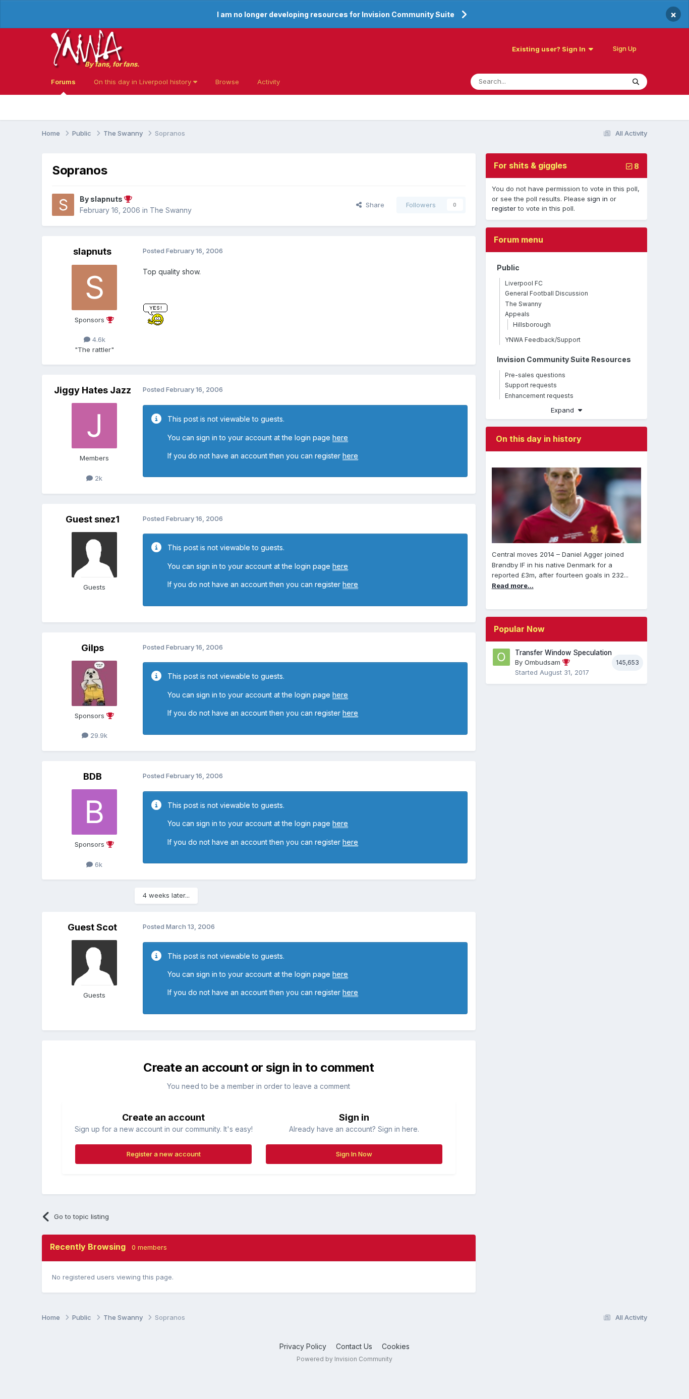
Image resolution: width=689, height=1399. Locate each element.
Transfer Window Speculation (563, 653)
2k (97, 478)
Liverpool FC (524, 283)
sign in (597, 199)
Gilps (92, 648)
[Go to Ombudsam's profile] (501, 657)
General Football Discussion (546, 293)
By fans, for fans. (112, 64)
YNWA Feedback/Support (543, 339)
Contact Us (354, 1346)
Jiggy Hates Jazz (92, 390)
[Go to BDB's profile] (94, 812)
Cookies (396, 1346)
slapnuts (92, 251)
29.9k (97, 735)
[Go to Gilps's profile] (94, 683)
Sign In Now (354, 1154)
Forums (63, 82)
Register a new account (164, 1154)
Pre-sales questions (535, 375)
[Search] (635, 82)
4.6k (97, 339)
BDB (92, 776)
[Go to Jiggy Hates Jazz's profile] (94, 425)
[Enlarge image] (155, 313)
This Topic (595, 81)
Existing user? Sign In (550, 49)
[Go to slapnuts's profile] (63, 205)
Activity (268, 82)
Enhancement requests (539, 395)
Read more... (513, 585)
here (340, 437)
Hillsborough (532, 324)
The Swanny (171, 210)
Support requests (531, 385)
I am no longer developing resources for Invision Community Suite (335, 14)
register (504, 208)
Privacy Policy (302, 1346)
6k (97, 864)
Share (373, 205)
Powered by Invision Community (344, 1359)
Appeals (517, 314)
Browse (227, 82)
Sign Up (625, 48)
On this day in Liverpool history (143, 82)
